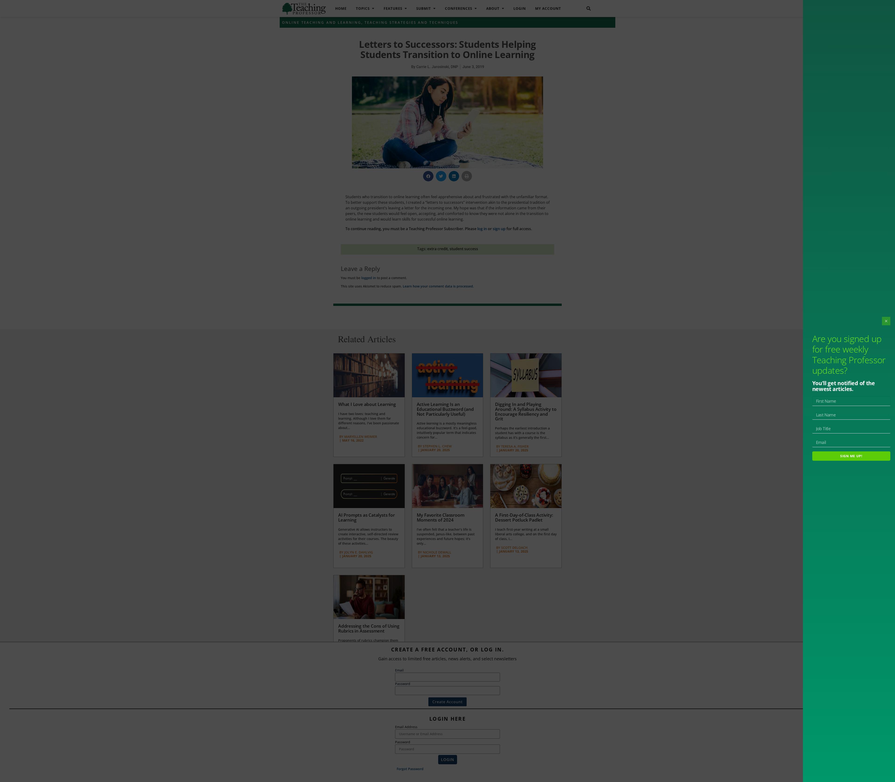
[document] (447, 391)
